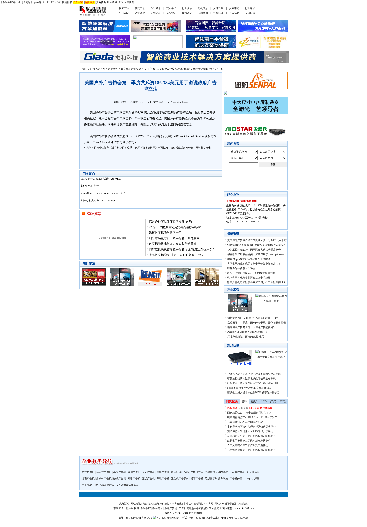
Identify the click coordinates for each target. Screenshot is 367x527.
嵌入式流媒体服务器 (127, 484)
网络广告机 (163, 472)
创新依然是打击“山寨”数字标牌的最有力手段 (252, 317)
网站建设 (136, 503)
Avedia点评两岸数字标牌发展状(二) (247, 331)
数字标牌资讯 (174, 503)
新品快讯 (171, 12)
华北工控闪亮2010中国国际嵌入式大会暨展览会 (254, 249)
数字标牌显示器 (105, 484)
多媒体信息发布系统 (216, 472)
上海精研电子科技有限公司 (241, 201)
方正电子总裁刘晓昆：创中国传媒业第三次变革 (254, 263)
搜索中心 (234, 8)
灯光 (273, 401)
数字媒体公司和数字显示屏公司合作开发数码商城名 (256, 282)
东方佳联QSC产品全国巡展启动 (245, 422)
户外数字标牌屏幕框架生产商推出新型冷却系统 (254, 373)
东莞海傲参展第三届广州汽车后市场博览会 (251, 450)
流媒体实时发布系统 (216, 478)
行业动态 (124, 12)
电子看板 (87, 484)
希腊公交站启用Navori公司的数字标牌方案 (251, 273)
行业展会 (187, 8)
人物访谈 (156, 12)
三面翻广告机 (237, 472)
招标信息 (218, 12)
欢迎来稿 (159, 503)
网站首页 (124, 8)
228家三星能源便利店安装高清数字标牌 (175, 227)
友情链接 (243, 503)
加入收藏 (112, 2)
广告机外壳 (236, 478)
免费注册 (90, 2)
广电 (283, 401)
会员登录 (78, 2)
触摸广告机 (119, 478)
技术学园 (171, 8)
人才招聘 (218, 8)
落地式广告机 (104, 472)
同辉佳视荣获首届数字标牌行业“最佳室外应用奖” (181, 249)
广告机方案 (197, 472)
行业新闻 (113, 68)
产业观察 (140, 12)
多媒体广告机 (104, 478)
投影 (254, 401)
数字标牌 (146, 508)
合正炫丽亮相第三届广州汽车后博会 (247, 445)
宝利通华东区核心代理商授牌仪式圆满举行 (251, 426)
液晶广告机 (148, 478)
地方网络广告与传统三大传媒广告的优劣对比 (252, 327)
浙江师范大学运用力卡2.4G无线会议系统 (250, 431)
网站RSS (219, 503)
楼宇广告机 (197, 478)
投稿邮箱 (67, 2)
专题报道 (250, 12)
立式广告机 (88, 472)
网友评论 (89, 173)
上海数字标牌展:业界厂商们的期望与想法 (176, 254)
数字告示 (157, 508)
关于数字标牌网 (204, 503)
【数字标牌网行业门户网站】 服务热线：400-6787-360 (30, 2)
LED (264, 401)
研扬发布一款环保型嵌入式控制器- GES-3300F (253, 383)
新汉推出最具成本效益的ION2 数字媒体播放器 (253, 392)
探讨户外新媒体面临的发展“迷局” (171, 221)
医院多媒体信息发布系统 (241, 268)
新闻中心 (140, 8)
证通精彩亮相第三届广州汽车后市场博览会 (251, 436)
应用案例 (203, 12)
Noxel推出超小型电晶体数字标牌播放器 (249, 387)
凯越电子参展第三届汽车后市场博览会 (249, 440)
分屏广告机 (134, 472)
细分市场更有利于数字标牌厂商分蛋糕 (174, 238)
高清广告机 (119, 472)
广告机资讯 (185, 508)
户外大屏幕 (253, 478)
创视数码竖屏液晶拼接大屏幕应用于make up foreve (255, 254)
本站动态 (188, 503)
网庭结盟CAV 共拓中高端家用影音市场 (249, 412)
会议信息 (234, 12)
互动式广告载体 (180, 478)
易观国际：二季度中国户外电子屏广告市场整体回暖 (256, 322)
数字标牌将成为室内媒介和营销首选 (172, 243)
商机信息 (203, 8)
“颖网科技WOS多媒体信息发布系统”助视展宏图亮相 (256, 245)
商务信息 (148, 503)
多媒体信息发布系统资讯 (207, 508)
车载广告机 (163, 478)
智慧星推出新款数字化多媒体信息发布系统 (251, 378)
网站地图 (231, 503)
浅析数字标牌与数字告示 (165, 232)
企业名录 (156, 8)
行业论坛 (250, 8)
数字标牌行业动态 (131, 68)
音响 (244, 401)
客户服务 (129, 2)
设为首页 (101, 2)
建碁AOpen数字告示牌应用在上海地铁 (248, 259)
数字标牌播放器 (180, 472)
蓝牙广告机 (148, 472)
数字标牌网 (98, 68)
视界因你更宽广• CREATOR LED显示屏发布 (252, 417)
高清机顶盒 (253, 472)
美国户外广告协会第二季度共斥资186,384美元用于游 (257, 240)
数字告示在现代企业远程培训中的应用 (249, 277)
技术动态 (187, 12)
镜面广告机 (88, 478)
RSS (120, 2)
